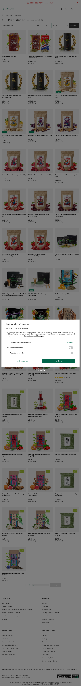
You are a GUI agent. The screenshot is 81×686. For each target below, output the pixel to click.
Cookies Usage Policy (54, 332)
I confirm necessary (22, 361)
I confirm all (58, 361)
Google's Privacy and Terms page (34, 336)
